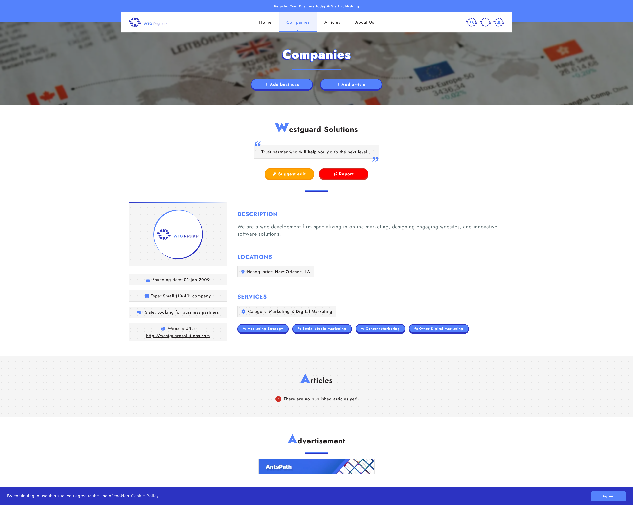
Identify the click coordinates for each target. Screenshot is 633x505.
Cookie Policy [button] (145, 496)
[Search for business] (471, 22)
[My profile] (498, 22)
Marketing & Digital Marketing (300, 311)
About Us (364, 22)
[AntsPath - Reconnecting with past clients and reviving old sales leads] (316, 466)
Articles (332, 22)
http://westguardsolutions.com (178, 336)
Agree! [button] (608, 496)
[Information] (485, 22)
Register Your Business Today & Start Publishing (316, 6)
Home (265, 22)
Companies (298, 22)
